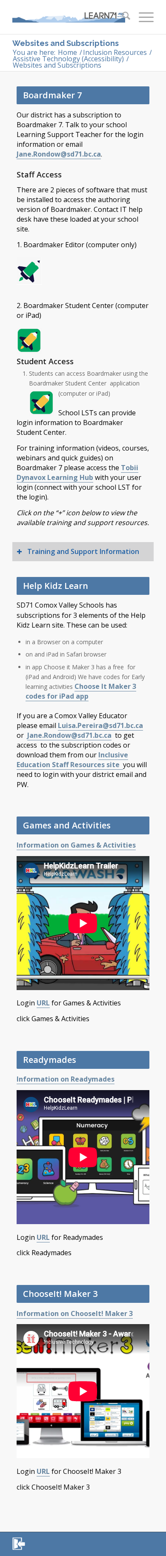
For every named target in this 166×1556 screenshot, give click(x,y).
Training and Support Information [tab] (83, 551)
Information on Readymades (65, 1079)
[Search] (122, 17)
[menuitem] (122, 17)
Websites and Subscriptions (65, 43)
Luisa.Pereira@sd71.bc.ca (100, 725)
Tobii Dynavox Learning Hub (77, 472)
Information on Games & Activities (76, 845)
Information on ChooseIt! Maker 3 (75, 1313)
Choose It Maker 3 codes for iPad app (81, 691)
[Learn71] (68, 17)
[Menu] (142, 17)
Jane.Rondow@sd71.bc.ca (59, 154)
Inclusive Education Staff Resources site (72, 759)
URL (43, 1003)
